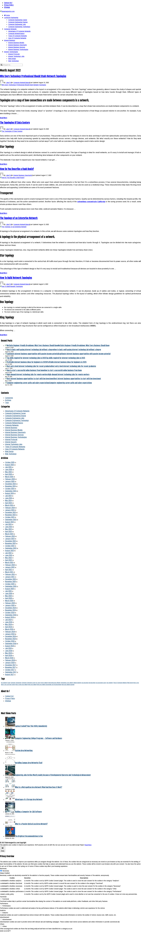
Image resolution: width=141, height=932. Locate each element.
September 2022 (10, 548)
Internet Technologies (11, 52)
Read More (3, 118)
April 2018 (8, 655)
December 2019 (10, 608)
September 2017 (10, 672)
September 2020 (10, 586)
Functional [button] (3, 897)
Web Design (12, 58)
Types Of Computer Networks (17, 36)
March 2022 (9, 562)
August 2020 (9, 588)
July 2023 (8, 524)
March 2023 (9, 534)
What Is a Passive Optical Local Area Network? (31, 824)
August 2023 (9, 522)
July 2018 (8, 648)
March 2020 (9, 600)
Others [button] (2, 924)
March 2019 (9, 629)
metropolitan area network (67, 683)
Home (8, 15)
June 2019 (8, 622)
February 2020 (10, 603)
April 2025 (8, 474)
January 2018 (9, 662)
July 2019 (8, 619)
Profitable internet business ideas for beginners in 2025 (66, 362)
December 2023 (10, 512)
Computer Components (16, 683)
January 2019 (9, 634)
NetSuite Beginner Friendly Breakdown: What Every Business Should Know (83, 345)
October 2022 (9, 546)
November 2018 (10, 639)
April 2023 (8, 531)
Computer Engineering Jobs (17, 24)
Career (8, 683)
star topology (110, 683)
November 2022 (10, 543)
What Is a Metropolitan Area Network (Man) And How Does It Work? (38, 787)
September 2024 (10, 491)
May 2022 (8, 557)
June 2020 (8, 593)
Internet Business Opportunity (17, 45)
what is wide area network (21, 684)
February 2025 (10, 479)
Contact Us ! (8, 3)
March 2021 (9, 572)
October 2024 (9, 488)
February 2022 (10, 565)
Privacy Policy (9, 5)
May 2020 (8, 596)
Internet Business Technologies (18, 49)
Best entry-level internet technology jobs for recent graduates (73, 366)
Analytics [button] (3, 910)
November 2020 (10, 581)
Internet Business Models (16, 42)
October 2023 (9, 517)
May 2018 (8, 653)
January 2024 (9, 510)
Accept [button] (77, 845)
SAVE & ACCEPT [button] (5, 931)
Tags (7, 402)
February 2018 (10, 660)
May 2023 (8, 529)
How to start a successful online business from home (63, 370)
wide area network (32, 684)
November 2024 (10, 486)
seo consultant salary (101, 683)
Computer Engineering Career (17, 20)
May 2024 (8, 500)
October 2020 (9, 584)
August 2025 (9, 465)
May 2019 (8, 624)
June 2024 (8, 498)
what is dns (136, 683)
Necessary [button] (3, 868)
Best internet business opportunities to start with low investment (77, 378)
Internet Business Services (16, 47)
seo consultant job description (88, 683)
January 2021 (9, 577)
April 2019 (8, 627)
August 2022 (9, 550)
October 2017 (9, 670)
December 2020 (10, 579)
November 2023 (10, 515)
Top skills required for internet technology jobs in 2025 (65, 358)
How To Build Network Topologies (16, 277)
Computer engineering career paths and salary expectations (70, 383)
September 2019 (10, 615)
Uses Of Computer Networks (17, 38)
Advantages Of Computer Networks (19, 31)
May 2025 (8, 472)
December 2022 (10, 541)
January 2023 (9, 538)
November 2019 (10, 610)
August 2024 (9, 493)
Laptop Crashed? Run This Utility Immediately (31, 726)
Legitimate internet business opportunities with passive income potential (84, 354)
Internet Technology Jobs (16, 56)
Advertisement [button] (4, 917)
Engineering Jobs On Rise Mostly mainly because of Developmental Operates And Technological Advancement (53, 775)
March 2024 (9, 505)
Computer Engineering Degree (18, 22)
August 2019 (9, 617)
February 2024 (10, 507)
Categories (9, 398)
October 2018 (9, 641)
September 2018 (10, 643)
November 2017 (10, 667)
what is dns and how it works (8, 684)
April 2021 (8, 569)
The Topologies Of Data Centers (15, 122)
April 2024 (8, 503)
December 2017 (10, 665)
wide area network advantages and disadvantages (49, 684)
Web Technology (13, 61)
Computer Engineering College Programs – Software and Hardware (38, 738)
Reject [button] (82, 845)
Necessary (5, 871)
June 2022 (8, 555)
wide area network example (68, 684)
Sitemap (7, 7)
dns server (38, 683)
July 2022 (8, 553)
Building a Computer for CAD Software (28, 812)
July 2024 (8, 496)
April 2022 (8, 560)
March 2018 (9, 658)
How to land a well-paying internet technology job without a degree (77, 349)
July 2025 (8, 467)
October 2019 (9, 612)
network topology (77, 683)
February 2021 (10, 574)
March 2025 (9, 476)
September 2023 (10, 519)
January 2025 (9, 481)
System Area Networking (24, 750)
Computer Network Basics (16, 33)
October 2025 (9, 462)
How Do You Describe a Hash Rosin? (17, 169)
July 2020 (8, 591)
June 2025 (8, 469)
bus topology (4, 683)
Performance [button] (4, 903)
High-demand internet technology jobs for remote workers (68, 374)
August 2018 (9, 646)
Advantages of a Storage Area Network (28, 799)
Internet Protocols (14, 54)
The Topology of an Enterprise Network (19, 218)
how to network (44, 683)
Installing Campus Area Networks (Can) (28, 763)
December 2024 (10, 484)
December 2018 (10, 636)
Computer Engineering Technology (19, 26)
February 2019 (10, 631)
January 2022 (9, 567)
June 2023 (8, 526)
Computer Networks (10, 29)
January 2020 (9, 605)
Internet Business (9, 40)
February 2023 (10, 536)
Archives (8, 400)
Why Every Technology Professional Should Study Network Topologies (33, 76)
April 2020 (8, 598)
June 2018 (8, 650)
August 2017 (9, 674)
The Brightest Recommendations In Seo (29, 836)
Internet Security (11, 442)
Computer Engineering (11, 17)
